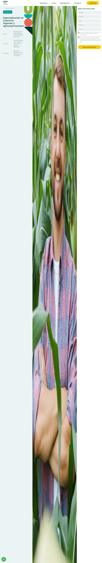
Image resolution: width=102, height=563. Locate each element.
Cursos (54, 3)
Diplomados (43, 3)
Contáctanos (92, 3)
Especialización (64, 3)
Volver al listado (9, 8)
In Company (77, 3)
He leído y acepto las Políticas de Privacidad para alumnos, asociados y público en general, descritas (90, 33)
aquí (85, 34)
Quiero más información (89, 47)
